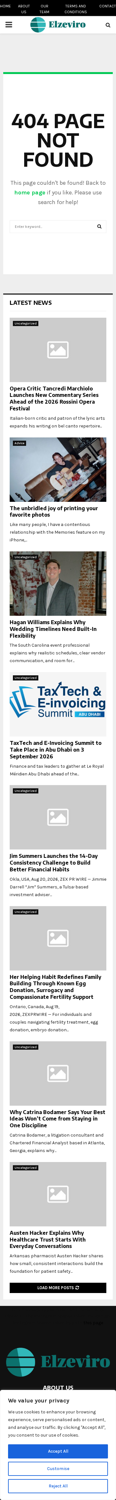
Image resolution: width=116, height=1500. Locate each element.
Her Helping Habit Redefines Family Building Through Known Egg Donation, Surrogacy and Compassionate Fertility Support (55, 987)
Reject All (58, 1486)
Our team (44, 9)
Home (5, 6)
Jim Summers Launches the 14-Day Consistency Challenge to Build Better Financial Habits (54, 863)
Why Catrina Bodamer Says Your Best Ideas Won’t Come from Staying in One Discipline (57, 1119)
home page (29, 192)
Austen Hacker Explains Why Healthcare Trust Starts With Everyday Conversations (48, 1240)
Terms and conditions (75, 9)
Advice (19, 443)
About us (24, 9)
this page (93, 1323)
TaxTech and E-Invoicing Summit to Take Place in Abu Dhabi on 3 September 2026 (56, 750)
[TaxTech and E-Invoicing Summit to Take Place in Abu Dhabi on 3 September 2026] (58, 704)
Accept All (58, 1451)
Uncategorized (26, 323)
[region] (58, 1445)
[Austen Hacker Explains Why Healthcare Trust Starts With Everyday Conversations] (58, 1194)
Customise (58, 1468)
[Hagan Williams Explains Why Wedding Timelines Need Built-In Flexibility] (58, 583)
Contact (107, 6)
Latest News (31, 302)
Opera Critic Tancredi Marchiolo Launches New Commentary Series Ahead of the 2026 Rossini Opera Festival (54, 398)
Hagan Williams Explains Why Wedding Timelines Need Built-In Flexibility (53, 629)
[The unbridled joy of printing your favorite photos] (58, 469)
